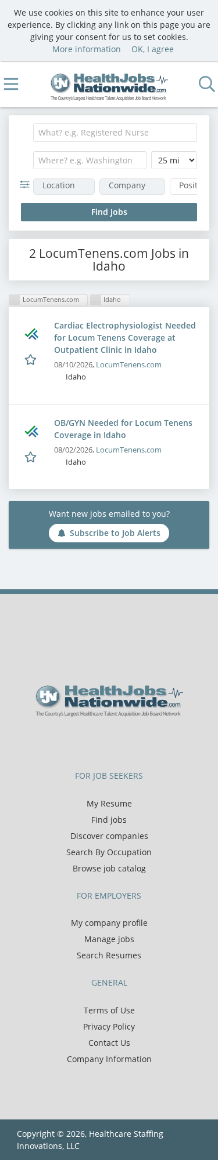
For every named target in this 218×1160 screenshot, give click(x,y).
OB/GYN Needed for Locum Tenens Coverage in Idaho (123, 428)
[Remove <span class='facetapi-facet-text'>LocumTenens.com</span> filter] (14, 300)
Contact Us (109, 1042)
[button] (27, 184)
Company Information (109, 1058)
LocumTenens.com (129, 365)
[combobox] (115, 132)
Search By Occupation (109, 852)
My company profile (109, 922)
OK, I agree (152, 48)
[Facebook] (82, 741)
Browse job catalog (109, 868)
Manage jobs (109, 938)
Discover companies (109, 835)
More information (86, 48)
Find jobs (109, 819)
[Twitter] (101, 741)
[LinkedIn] (120, 741)
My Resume (109, 803)
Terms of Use (109, 1010)
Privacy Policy (109, 1026)
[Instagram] (137, 741)
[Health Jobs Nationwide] (109, 84)
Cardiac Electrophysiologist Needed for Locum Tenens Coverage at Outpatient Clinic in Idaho (125, 337)
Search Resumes (109, 955)
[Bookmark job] (31, 359)
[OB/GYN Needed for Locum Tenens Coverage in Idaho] (31, 431)
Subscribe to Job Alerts (115, 532)
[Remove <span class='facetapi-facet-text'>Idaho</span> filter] (96, 300)
